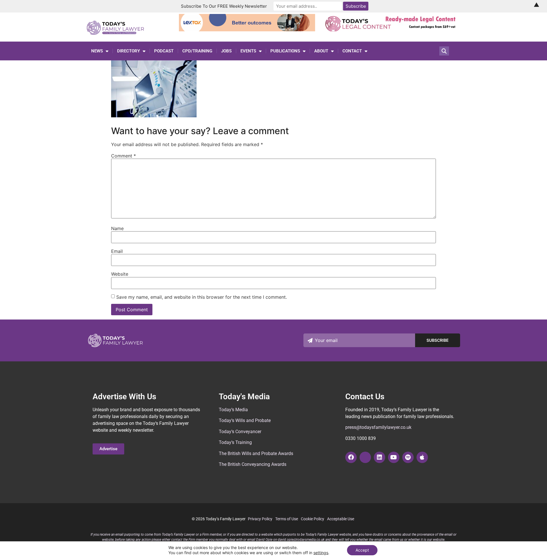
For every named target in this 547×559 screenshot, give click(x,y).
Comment (123, 155)
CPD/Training (197, 51)
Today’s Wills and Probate (245, 420)
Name (117, 228)
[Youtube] (393, 457)
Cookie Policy (312, 519)
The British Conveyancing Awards (252, 464)
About (321, 51)
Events (248, 51)
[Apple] (422, 457)
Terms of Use (286, 519)
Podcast (164, 51)
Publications (285, 51)
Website (119, 274)
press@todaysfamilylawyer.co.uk (378, 427)
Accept (362, 550)
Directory (128, 51)
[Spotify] (408, 457)
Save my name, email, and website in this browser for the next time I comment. (201, 297)
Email (117, 251)
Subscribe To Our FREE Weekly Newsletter (224, 6)
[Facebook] (351, 457)
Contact (352, 51)
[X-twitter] (365, 457)
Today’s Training (235, 442)
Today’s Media (233, 409)
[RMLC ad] (392, 29)
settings (320, 552)
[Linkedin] (379, 457)
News (97, 51)
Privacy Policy (260, 519)
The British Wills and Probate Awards (256, 453)
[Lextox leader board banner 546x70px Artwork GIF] (247, 29)
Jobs (226, 51)
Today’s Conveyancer (240, 431)
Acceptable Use (340, 519)
